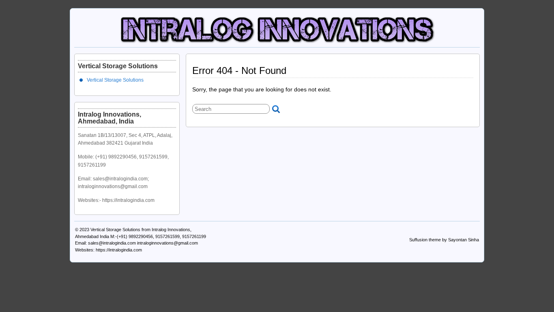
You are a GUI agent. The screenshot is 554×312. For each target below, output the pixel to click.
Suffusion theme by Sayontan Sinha (444, 239)
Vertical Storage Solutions (115, 80)
